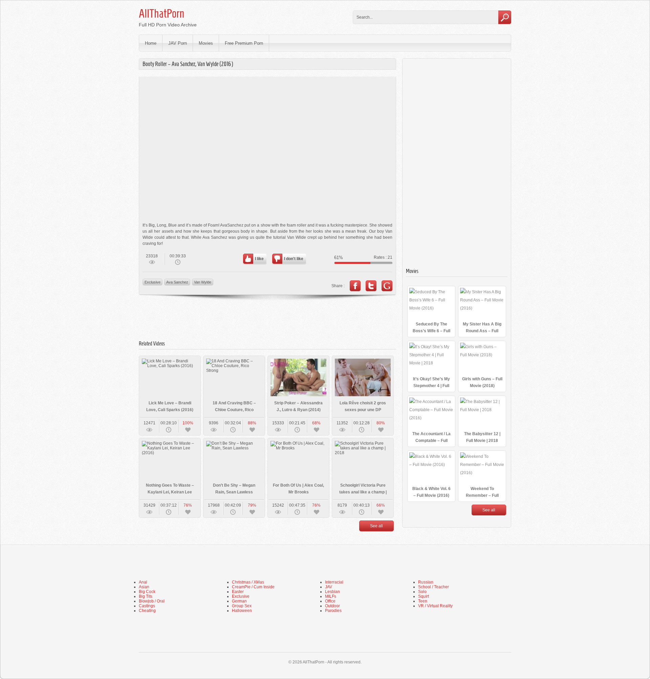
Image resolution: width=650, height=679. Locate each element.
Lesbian (332, 591)
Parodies (333, 610)
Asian (144, 587)
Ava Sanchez (177, 282)
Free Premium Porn (244, 43)
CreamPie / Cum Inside (253, 587)
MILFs (330, 596)
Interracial (334, 582)
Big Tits (145, 596)
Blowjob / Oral (152, 601)
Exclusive (152, 282)
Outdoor (332, 605)
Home (150, 43)
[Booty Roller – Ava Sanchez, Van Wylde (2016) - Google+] (387, 285)
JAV (328, 587)
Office (330, 601)
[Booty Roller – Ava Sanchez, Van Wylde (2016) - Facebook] (355, 285)
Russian (425, 582)
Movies (206, 43)
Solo (422, 591)
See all (376, 526)
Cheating (147, 610)
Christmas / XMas (248, 582)
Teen (422, 601)
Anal (143, 582)
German (239, 601)
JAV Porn (177, 43)
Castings (147, 605)
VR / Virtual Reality (435, 605)
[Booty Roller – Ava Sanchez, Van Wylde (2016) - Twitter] (371, 285)
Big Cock (147, 591)
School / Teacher (433, 587)
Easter (238, 591)
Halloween (242, 610)
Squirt (423, 596)
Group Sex (242, 605)
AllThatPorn (161, 13)
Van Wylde (202, 282)
